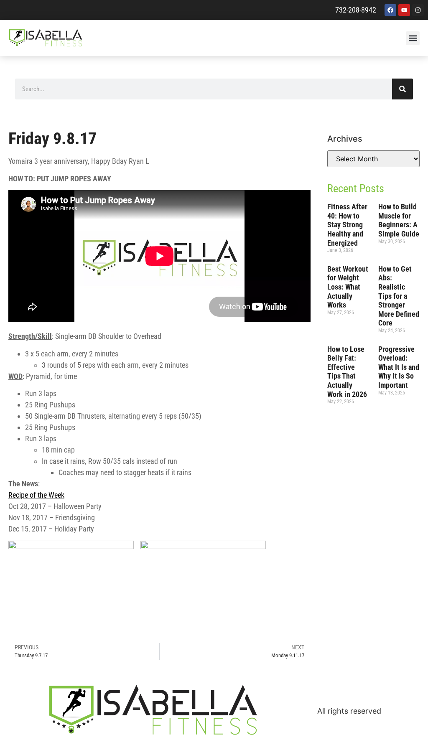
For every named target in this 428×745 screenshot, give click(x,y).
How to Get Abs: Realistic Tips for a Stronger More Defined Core (398, 296)
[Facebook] (390, 10)
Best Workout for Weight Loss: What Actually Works (347, 286)
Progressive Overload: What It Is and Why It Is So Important (398, 367)
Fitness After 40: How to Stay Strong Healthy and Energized (347, 224)
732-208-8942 (355, 9)
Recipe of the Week (36, 495)
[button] (413, 38)
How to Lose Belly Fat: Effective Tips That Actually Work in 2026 (347, 372)
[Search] (402, 89)
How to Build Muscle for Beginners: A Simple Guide (398, 220)
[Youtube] (404, 10)
